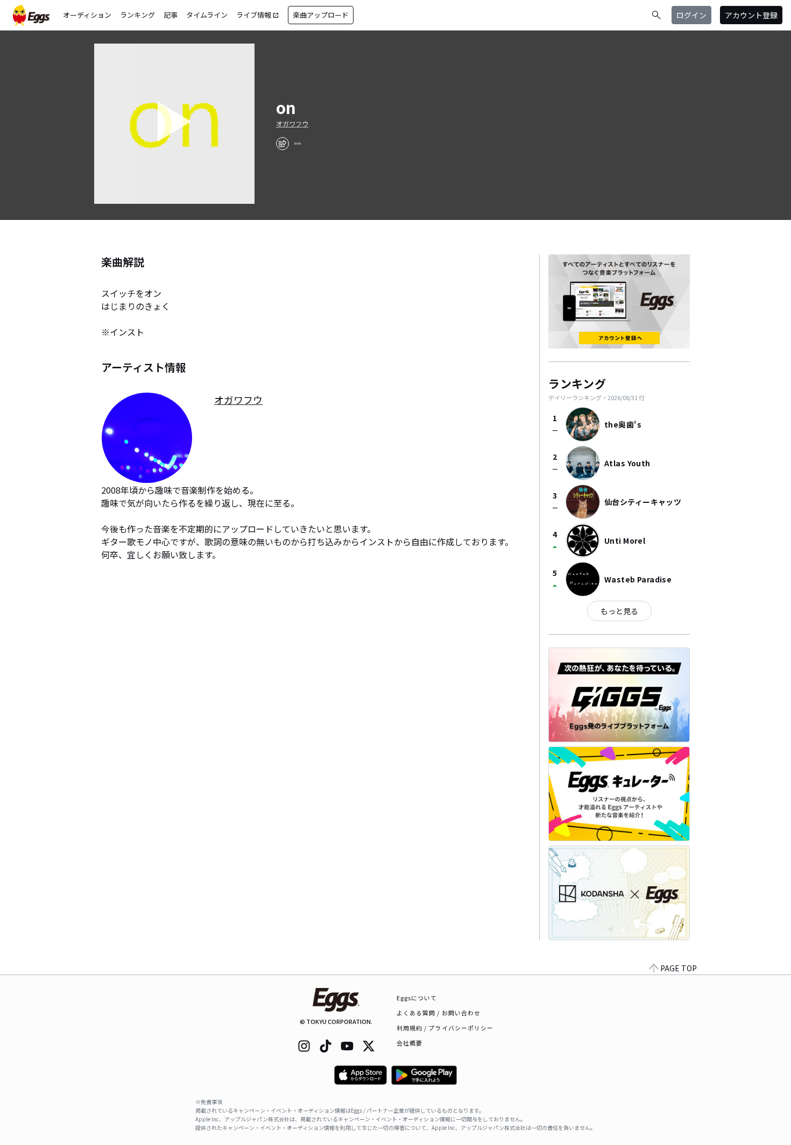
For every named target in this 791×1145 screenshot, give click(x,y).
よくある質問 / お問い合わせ (439, 1012)
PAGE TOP (678, 968)
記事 (171, 15)
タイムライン (207, 15)
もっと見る (619, 611)
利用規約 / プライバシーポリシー (445, 1027)
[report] (297, 143)
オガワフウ (292, 123)
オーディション (87, 15)
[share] (282, 143)
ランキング (137, 15)
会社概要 (409, 1043)
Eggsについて (417, 997)
